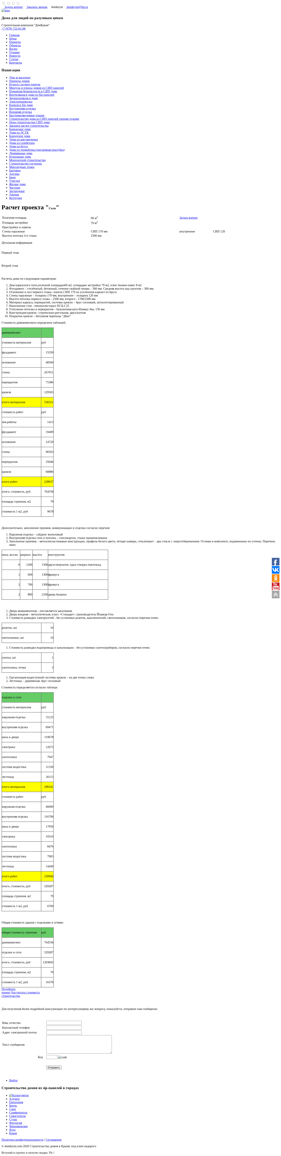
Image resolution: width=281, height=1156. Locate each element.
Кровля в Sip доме (21, 105)
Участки (14, 180)
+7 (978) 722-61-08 (13, 28)
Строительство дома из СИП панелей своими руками (44, 118)
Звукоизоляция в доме (23, 98)
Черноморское (18, 1126)
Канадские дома (19, 136)
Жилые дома (17, 184)
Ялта (12, 1129)
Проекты (15, 42)
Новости (14, 55)
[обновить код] (62, 1057)
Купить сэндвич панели (24, 84)
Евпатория (16, 1102)
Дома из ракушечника (23, 139)
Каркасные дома (20, 129)
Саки (12, 1109)
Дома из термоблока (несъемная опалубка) (37, 149)
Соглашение (53, 1139)
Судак (13, 1119)
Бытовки (15, 170)
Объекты (15, 45)
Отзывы (14, 52)
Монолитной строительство (27, 160)
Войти (13, 1080)
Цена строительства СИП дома (29, 122)
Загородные (17, 191)
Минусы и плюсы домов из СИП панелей (36, 87)
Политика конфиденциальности (22, 1139)
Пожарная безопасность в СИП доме (33, 91)
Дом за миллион (19, 77)
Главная (14, 35)
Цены (13, 38)
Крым (13, 1133)
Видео (13, 48)
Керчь (13, 1105)
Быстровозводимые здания (26, 115)
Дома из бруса (18, 146)
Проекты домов (19, 81)
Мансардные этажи (21, 167)
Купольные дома (20, 156)
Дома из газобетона (22, 143)
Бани (12, 177)
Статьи (13, 59)
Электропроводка (20, 101)
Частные (14, 187)
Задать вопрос (188, 217)
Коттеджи (15, 198)
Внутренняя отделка (22, 108)
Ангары (14, 173)
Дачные (14, 194)
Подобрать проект (8, 990)
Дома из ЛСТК (19, 132)
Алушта (14, 1098)
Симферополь (18, 1112)
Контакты (15, 62)
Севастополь (17, 1116)
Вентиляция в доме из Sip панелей (31, 94)
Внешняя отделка (20, 112)
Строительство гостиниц (25, 163)
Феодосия (15, 1122)
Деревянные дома (20, 153)
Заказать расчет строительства (29, 125)
